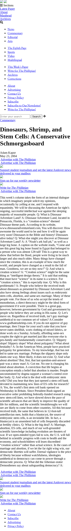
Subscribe (13, 101)
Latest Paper (7, 8)
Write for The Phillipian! (22, 71)
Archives (5, 19)
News (11, 29)
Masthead (6, 15)
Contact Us (14, 94)
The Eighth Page (17, 48)
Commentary (15, 33)
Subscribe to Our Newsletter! (24, 105)
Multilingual (15, 60)
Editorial (13, 37)
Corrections (14, 79)
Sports (11, 52)
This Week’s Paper (18, 67)
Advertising (14, 90)
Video (11, 56)
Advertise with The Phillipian (18, 159)
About (4, 12)
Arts (10, 41)
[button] (35, 5)
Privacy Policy (16, 97)
